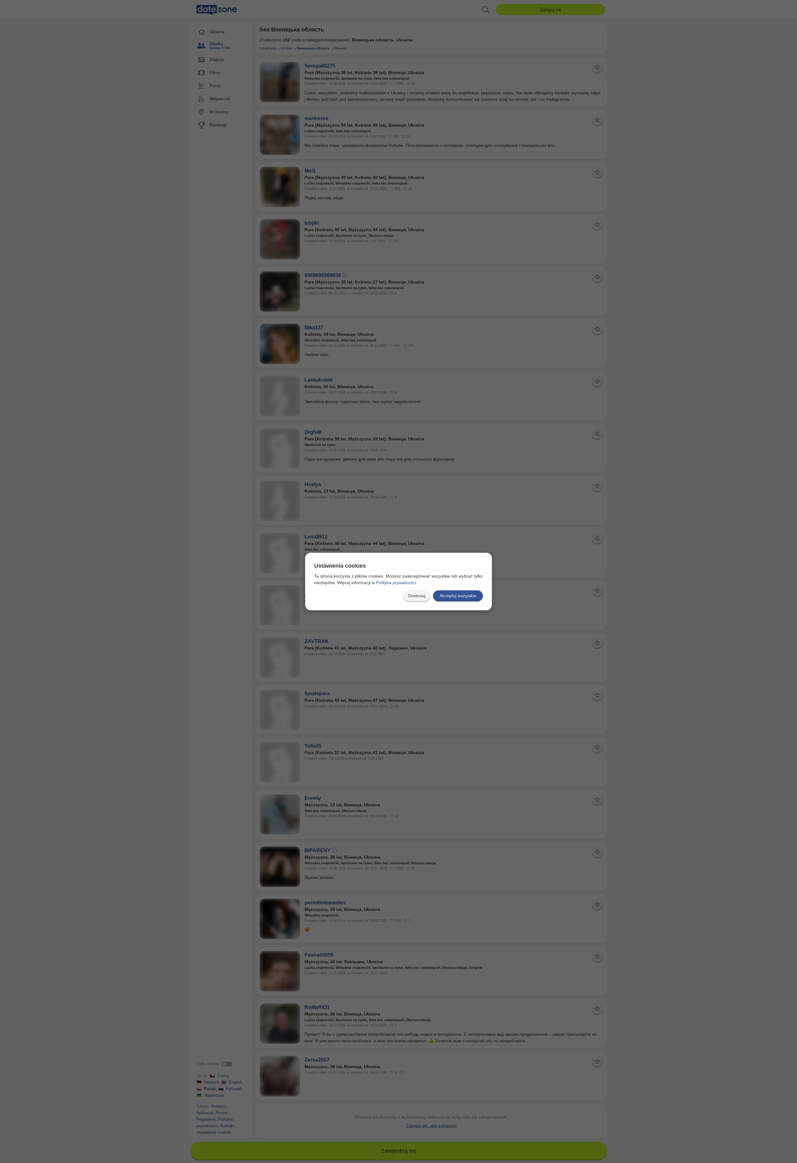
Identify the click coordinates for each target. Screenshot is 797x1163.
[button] (416, 595)
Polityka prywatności (396, 582)
